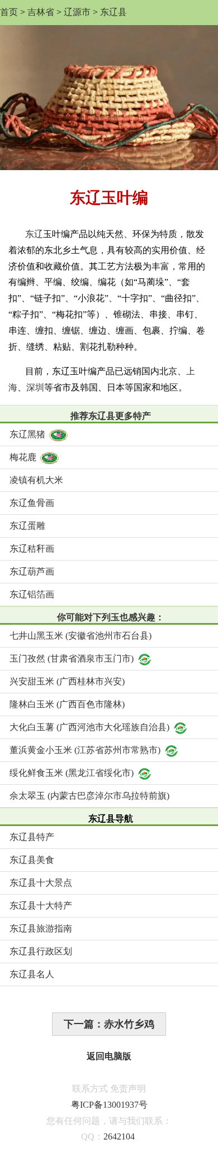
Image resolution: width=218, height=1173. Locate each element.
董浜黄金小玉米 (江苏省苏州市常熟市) (85, 750)
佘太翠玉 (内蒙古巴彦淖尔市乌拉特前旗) (89, 795)
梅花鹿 (23, 457)
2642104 (119, 1136)
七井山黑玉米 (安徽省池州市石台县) (80, 635)
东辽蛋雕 (27, 525)
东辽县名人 (32, 974)
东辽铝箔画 (32, 594)
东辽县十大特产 (41, 905)
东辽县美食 (32, 860)
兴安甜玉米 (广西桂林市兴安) (67, 681)
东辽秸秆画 (32, 548)
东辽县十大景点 (41, 882)
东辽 (34, 234)
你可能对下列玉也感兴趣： (110, 617)
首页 (9, 12)
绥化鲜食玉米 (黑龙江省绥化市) (72, 773)
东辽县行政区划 (41, 951)
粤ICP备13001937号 (109, 1104)
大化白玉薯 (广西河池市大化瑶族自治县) (89, 727)
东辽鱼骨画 (32, 503)
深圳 (35, 387)
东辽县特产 (32, 837)
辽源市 (77, 12)
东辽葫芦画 (32, 571)
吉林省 (40, 12)
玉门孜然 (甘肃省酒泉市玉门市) (72, 658)
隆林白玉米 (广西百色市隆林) (67, 704)
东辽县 (113, 12)
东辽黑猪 (27, 434)
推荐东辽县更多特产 (110, 416)
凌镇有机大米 (36, 480)
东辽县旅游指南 (41, 928)
